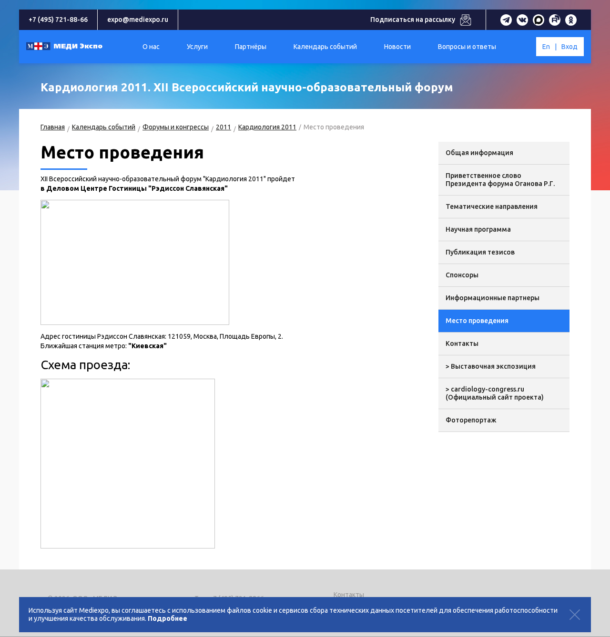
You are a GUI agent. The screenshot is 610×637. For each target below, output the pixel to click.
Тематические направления (492, 206)
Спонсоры (462, 275)
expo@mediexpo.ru (137, 19)
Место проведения (477, 320)
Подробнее (167, 618)
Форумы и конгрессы (175, 127)
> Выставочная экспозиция (491, 366)
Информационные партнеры (492, 298)
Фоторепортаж (471, 420)
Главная (53, 127)
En (546, 46)
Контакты (462, 343)
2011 (223, 127)
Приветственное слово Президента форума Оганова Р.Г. (500, 179)
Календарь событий (103, 127)
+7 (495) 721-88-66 (58, 19)
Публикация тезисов (480, 252)
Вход (569, 46)
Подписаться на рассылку (412, 19)
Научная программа (478, 229)
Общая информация (479, 153)
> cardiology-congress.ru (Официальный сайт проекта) (495, 393)
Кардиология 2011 (267, 127)
